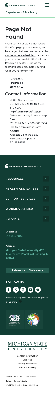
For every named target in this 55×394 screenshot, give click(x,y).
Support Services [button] (21, 199)
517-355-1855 (14, 236)
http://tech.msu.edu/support (25, 112)
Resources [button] (15, 179)
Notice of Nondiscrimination (17, 381)
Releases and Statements (27, 270)
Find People (16, 83)
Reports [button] (13, 219)
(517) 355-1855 (18, 377)
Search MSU (16, 79)
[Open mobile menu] (47, 5)
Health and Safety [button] (22, 188)
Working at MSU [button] (19, 208)
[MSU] (23, 169)
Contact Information (27, 356)
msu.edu (32, 377)
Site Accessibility (27, 368)
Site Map (27, 360)
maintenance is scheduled (20, 55)
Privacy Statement (27, 364)
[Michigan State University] (21, 5)
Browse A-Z (16, 87)
